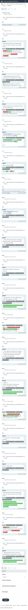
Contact (18, 605)
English (4, 41)
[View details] (3, 22)
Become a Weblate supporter (6, 607)
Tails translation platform (10, 1)
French (4, 5)
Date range (5, 591)
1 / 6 (9, 9)
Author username (6, 580)
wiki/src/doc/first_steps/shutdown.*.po (16, 4)
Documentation (24, 605)
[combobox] (13, 577)
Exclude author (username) (8, 586)
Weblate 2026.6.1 (9, 605)
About (14, 605)
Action (3, 574)
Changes (9, 5)
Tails (4, 4)
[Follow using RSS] (25, 6)
